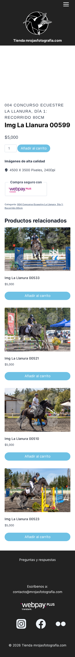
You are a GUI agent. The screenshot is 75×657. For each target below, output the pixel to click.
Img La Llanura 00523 (22, 519)
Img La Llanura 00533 (22, 278)
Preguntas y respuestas (37, 560)
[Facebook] (41, 624)
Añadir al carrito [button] (38, 296)
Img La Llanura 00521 (22, 358)
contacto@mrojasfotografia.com (37, 592)
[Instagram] (21, 624)
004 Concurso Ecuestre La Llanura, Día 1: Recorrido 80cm (34, 111)
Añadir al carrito (34, 148)
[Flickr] (60, 624)
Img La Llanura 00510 (22, 439)
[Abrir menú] (66, 4)
